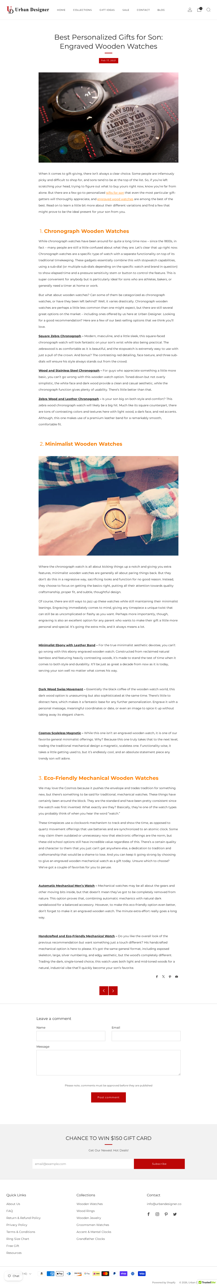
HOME (61, 9)
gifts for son (115, 192)
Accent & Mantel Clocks (94, 1232)
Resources (14, 1253)
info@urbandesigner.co (164, 1204)
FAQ (9, 1211)
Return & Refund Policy (23, 1218)
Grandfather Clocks (91, 1239)
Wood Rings (86, 1211)
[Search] (208, 10)
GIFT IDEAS (107, 9)
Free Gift (12, 1246)
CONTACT (143, 9)
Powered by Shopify (163, 1282)
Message (42, 1046)
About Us (13, 1204)
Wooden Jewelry (89, 1218)
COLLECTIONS (82, 9)
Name (40, 1027)
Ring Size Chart (17, 1239)
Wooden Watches (90, 1204)
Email (116, 1027)
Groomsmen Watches (93, 1225)
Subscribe (159, 1163)
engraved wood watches (115, 199)
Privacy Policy (16, 1225)
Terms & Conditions (20, 1232)
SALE (125, 9)
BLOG (161, 9)
